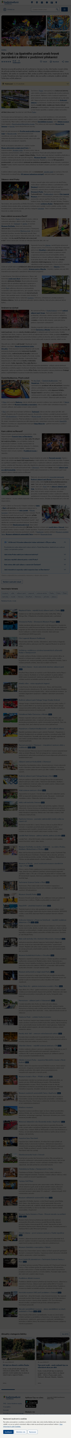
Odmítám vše (20, 1432)
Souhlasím (8, 1432)
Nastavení (32, 1432)
